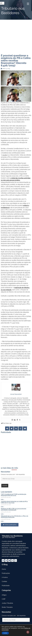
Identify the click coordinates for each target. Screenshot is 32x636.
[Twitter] (20, 420)
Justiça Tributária (7, 603)
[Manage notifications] (27, 632)
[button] (7, 428)
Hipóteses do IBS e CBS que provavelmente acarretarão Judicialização (13, 509)
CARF (3, 599)
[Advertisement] (16, 37)
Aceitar (5, 633)
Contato (4, 581)
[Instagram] (12, 420)
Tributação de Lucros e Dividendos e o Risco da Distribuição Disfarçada (14, 516)
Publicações (6, 573)
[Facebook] (17, 420)
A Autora (5, 577)
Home (4, 569)
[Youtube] (9, 560)
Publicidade (6, 585)
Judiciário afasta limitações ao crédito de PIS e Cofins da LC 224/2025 (14, 502)
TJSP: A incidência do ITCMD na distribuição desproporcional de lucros (13, 495)
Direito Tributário (7, 607)
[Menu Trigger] (28, 3)
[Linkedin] (15, 420)
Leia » (2, 499)
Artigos (4, 595)
